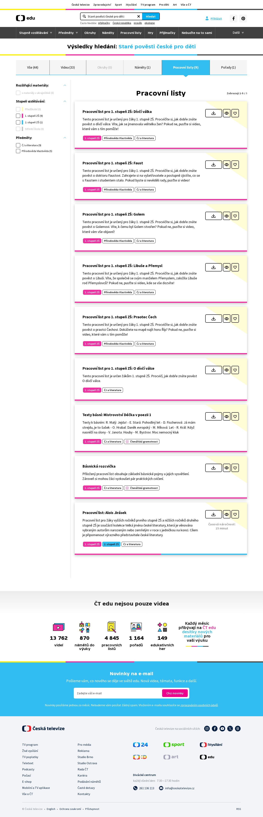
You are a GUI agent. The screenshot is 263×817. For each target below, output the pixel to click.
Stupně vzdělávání (33, 32)
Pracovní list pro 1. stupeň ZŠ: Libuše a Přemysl (122, 265)
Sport (118, 4)
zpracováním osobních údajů (199, 705)
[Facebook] (233, 18)
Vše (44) (32, 67)
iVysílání (131, 4)
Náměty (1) (143, 67)
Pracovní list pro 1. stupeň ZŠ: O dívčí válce (118, 368)
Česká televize (81, 4)
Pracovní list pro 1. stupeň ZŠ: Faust (112, 162)
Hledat (151, 16)
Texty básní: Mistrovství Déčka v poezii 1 (116, 414)
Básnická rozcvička (99, 466)
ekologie (150, 23)
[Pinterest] (243, 18)
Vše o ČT (186, 4)
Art (175, 4)
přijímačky (104, 23)
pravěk (138, 23)
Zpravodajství (102, 4)
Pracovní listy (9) (186, 67)
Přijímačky (167, 32)
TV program (148, 4)
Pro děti (164, 4)
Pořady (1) (228, 67)
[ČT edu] (25, 19)
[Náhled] (226, 113)
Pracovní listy (131, 32)
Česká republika (122, 23)
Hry (150, 32)
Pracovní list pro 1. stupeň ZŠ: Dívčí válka (117, 111)
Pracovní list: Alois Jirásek (104, 512)
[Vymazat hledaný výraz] (138, 16)
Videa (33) (68, 67)
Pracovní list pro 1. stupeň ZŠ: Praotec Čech (119, 316)
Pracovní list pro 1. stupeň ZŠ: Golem (113, 214)
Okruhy (90, 32)
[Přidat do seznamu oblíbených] (235, 113)
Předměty (66, 32)
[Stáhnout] (213, 113)
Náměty (108, 32)
